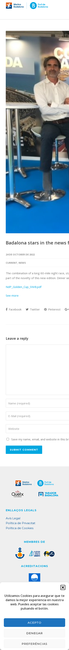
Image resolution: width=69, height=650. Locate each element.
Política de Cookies (19, 528)
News (22, 262)
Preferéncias (34, 644)
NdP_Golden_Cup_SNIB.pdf (23, 287)
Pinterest (54, 309)
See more (12, 295)
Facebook (14, 309)
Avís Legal (13, 518)
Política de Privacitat (20, 523)
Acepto (34, 622)
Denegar (34, 633)
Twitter (34, 309)
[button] (63, 587)
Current (11, 262)
